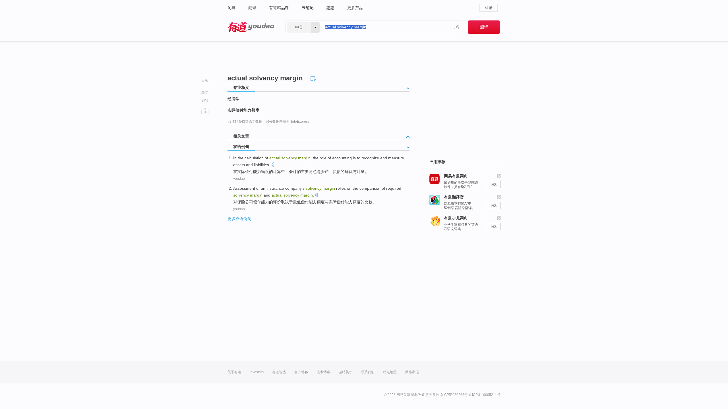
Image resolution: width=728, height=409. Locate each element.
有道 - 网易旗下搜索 (251, 27)
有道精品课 (279, 7)
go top (204, 110)
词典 (231, 7)
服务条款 (432, 395)
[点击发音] (272, 165)
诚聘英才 (345, 372)
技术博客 (323, 372)
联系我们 (368, 372)
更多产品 (355, 7)
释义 (204, 93)
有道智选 (279, 372)
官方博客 (301, 372)
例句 (204, 100)
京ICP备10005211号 (484, 395)
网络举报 (412, 372)
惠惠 (330, 7)
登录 (489, 7)
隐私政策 (418, 395)
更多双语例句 (239, 218)
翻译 (252, 7)
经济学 (233, 99)
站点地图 (390, 372)
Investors (257, 372)
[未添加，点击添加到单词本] (314, 77)
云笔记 (308, 7)
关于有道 (234, 372)
